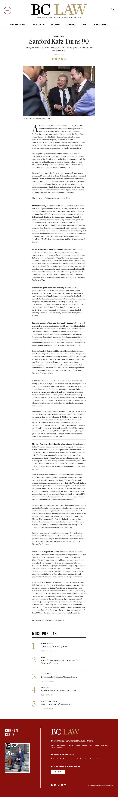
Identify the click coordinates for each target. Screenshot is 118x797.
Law (83, 25)
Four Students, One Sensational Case (58, 690)
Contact (99, 759)
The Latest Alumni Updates (54, 646)
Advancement (74, 759)
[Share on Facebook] (52, 59)
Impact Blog (83, 759)
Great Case (45, 687)
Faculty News (59, 36)
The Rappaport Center (49, 701)
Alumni (55, 25)
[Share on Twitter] (56, 59)
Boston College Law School (59, 759)
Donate (92, 759)
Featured (39, 25)
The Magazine (18, 25)
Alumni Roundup (47, 643)
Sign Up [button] (58, 772)
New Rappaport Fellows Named (56, 704)
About (53, 747)
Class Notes (100, 25)
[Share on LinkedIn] (59, 59)
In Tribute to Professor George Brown (59, 676)
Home (53, 745)
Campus (70, 25)
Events (43, 657)
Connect (59, 747)
